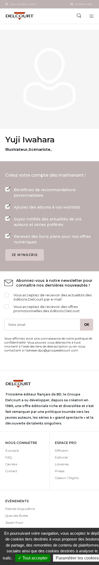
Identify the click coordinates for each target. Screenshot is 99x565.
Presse (59, 471)
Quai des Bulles (16, 516)
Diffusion (61, 450)
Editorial (61, 457)
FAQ (8, 457)
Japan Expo (14, 522)
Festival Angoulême (20, 509)
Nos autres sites (23, 4)
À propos (12, 450)
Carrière (11, 464)
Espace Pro (84, 4)
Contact (11, 471)
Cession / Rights (67, 478)
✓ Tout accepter (33, 558)
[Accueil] (24, 16)
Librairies (62, 464)
